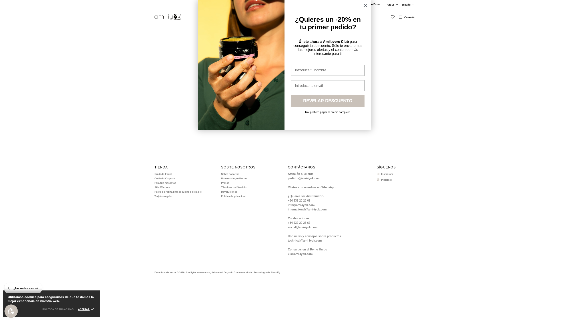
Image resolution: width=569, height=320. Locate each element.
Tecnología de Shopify (267, 272)
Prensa (225, 183)
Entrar (377, 4)
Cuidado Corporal (164, 178)
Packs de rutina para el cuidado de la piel (178, 191)
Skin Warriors (162, 187)
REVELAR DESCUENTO (328, 100)
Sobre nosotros (230, 174)
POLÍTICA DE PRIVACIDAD (58, 309)
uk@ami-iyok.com (300, 254)
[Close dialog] (365, 6)
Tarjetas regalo (163, 196)
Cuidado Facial (163, 174)
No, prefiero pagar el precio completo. (328, 112)
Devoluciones (229, 191)
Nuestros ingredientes (234, 178)
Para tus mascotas (165, 183)
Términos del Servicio (233, 187)
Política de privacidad (233, 196)
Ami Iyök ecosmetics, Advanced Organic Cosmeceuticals (167, 17)
